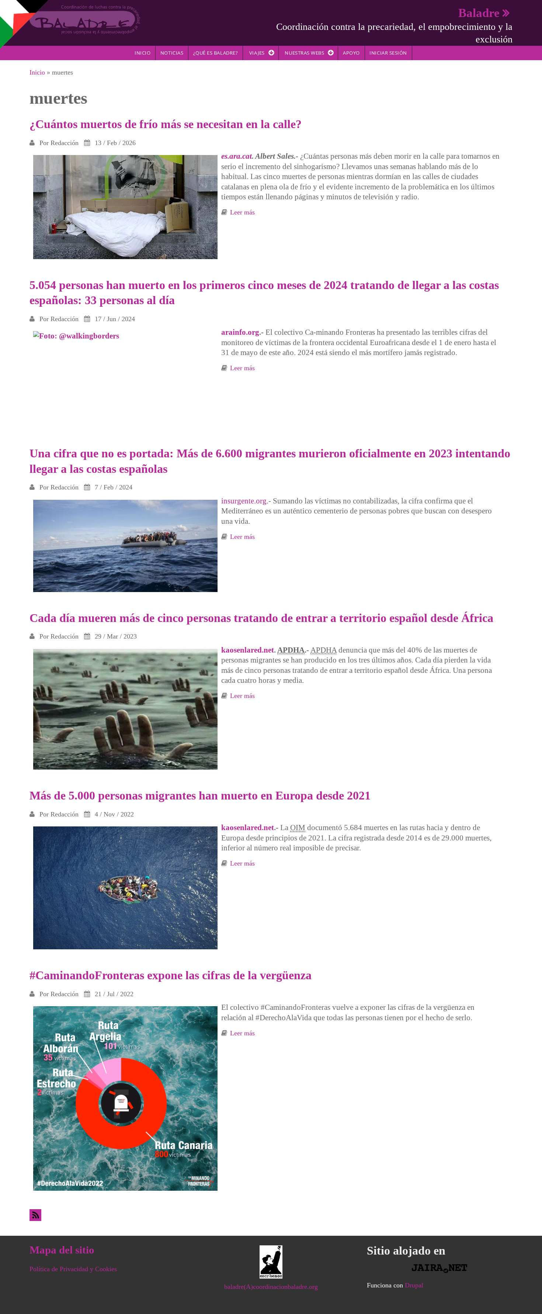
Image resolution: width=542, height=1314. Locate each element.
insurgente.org (244, 500)
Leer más (242, 212)
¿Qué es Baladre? (215, 52)
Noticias (171, 52)
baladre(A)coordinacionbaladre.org (271, 1286)
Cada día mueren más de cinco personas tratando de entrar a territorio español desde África (261, 618)
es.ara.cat (236, 156)
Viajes (257, 52)
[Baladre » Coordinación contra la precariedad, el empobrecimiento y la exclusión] (84, 19)
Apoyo (351, 52)
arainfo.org (240, 332)
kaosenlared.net (247, 650)
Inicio (142, 52)
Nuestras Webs (304, 52)
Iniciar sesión (388, 52)
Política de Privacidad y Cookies (73, 1269)
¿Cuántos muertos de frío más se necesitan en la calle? (165, 124)
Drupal (414, 1285)
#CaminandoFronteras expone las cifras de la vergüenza (170, 975)
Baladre (479, 13)
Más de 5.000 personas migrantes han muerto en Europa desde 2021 (200, 795)
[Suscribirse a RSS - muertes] (271, 1215)
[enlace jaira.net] (440, 1268)
